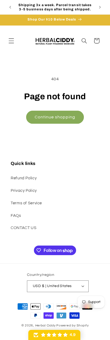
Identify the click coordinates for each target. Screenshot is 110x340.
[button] (11, 41)
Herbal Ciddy (45, 325)
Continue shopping (55, 117)
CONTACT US (23, 228)
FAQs (16, 216)
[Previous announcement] (10, 7)
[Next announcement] (100, 7)
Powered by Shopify (72, 325)
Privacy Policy (24, 191)
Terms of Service (26, 203)
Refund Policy (24, 178)
